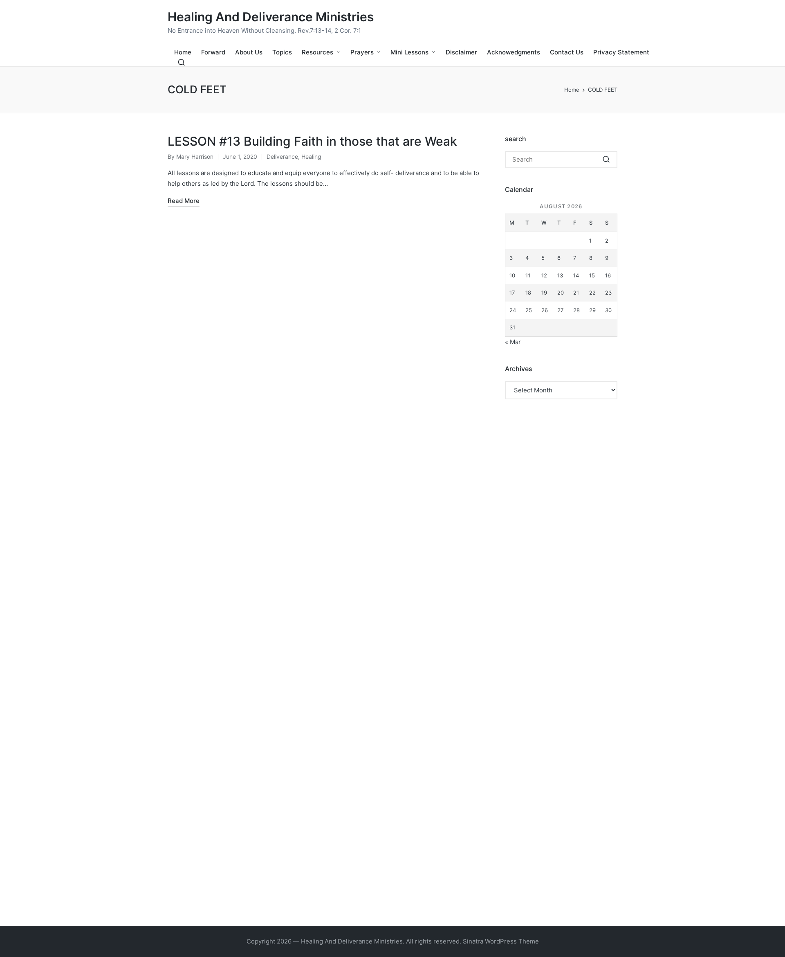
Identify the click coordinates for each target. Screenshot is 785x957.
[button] (606, 159)
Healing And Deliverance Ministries (271, 17)
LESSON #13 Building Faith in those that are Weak (312, 141)
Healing (311, 156)
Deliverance (282, 156)
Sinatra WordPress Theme (501, 941)
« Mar (513, 342)
